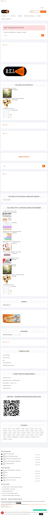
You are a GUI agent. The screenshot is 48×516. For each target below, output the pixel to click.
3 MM (19, 432)
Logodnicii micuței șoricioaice (8, 365)
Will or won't (5, 475)
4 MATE (41, 432)
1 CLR (36, 428)
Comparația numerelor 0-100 (7, 491)
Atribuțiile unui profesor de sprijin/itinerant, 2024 (12, 458)
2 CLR (19, 430)
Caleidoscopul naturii (7, 388)
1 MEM (10, 430)
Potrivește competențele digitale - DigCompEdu (11, 461)
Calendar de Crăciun (6, 377)
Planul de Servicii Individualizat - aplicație (10, 456)
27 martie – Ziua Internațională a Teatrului (10, 493)
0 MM (27, 428)
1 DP (40, 428)
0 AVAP (5, 428)
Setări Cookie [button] (35, 514)
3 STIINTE (23, 432)
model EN (5, 439)
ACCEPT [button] (41, 514)
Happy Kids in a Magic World (24, 374)
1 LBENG (5, 430)
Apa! (4, 360)
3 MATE (14, 432)
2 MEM (32, 430)
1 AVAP (31, 428)
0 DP (13, 428)
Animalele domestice (7, 385)
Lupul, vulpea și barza (7, 362)
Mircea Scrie (24, 351)
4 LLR (37, 432)
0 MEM (23, 428)
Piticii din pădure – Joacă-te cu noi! (9, 383)
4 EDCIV (28, 432)
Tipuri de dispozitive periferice (8, 463)
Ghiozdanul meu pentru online (8, 453)
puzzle (10, 439)
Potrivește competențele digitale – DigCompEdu (11, 495)
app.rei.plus (10, 506)
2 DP (22, 430)
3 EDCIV (41, 430)
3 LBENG (5, 432)
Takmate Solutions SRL (16, 504)
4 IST (33, 432)
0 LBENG (17, 428)
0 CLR (9, 428)
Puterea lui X (5, 472)
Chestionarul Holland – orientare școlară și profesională (12, 486)
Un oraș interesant (6, 355)
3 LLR (10, 432)
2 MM (36, 430)
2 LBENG (27, 430)
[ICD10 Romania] (11, 314)
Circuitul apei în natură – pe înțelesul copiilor (11, 380)
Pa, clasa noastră (6, 357)
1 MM (14, 430)
